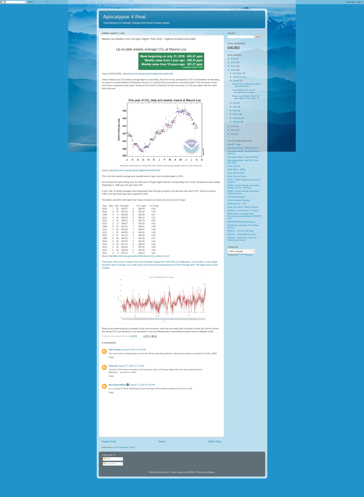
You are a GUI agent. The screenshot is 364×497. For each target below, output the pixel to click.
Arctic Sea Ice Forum (237, 176)
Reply (111, 357)
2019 (233, 59)
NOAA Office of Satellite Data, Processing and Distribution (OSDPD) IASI (244, 216)
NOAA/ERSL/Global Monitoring (241, 222)
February (237, 118)
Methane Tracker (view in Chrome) (243, 210)
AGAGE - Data (234, 144)
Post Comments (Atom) (124, 447)
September (238, 77)
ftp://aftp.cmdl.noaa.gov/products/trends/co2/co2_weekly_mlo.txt (139, 256)
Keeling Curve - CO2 (237, 204)
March (236, 114)
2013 (233, 134)
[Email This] (144, 336)
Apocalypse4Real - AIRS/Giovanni (243, 148)
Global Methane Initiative (239, 200)
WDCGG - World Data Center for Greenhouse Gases (242, 239)
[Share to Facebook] (152, 336)
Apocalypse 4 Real (124, 17)
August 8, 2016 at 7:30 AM (134, 350)
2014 (233, 130)
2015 (233, 126)
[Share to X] (150, 336)
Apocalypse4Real (117, 385)
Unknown (113, 366)
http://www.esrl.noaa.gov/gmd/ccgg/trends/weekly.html (148, 74)
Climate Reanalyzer (236, 197)
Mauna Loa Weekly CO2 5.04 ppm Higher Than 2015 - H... (246, 97)
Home (162, 441)
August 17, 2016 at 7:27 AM (131, 366)
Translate (248, 255)
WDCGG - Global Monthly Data (242, 234)
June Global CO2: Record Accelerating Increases (244, 91)
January (237, 122)
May (235, 110)
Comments (110, 464)
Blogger (211, 472)
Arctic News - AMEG (237, 169)
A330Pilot (191, 472)
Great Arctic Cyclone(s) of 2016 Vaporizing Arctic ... (246, 85)
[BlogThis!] (147, 336)
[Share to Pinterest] (155, 336)
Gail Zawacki (115, 350)
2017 (233, 66)
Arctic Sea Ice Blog (236, 173)
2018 (233, 62)
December (238, 73)
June (235, 107)
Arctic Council (234, 166)
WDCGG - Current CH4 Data (240, 231)
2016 (233, 70)
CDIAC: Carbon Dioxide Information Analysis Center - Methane (243, 186)
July (235, 103)
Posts (108, 459)
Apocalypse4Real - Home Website (243, 157)
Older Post (214, 441)
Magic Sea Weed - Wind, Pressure (243, 207)
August (236, 81)
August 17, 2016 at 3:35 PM (142, 385)
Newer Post (109, 441)
